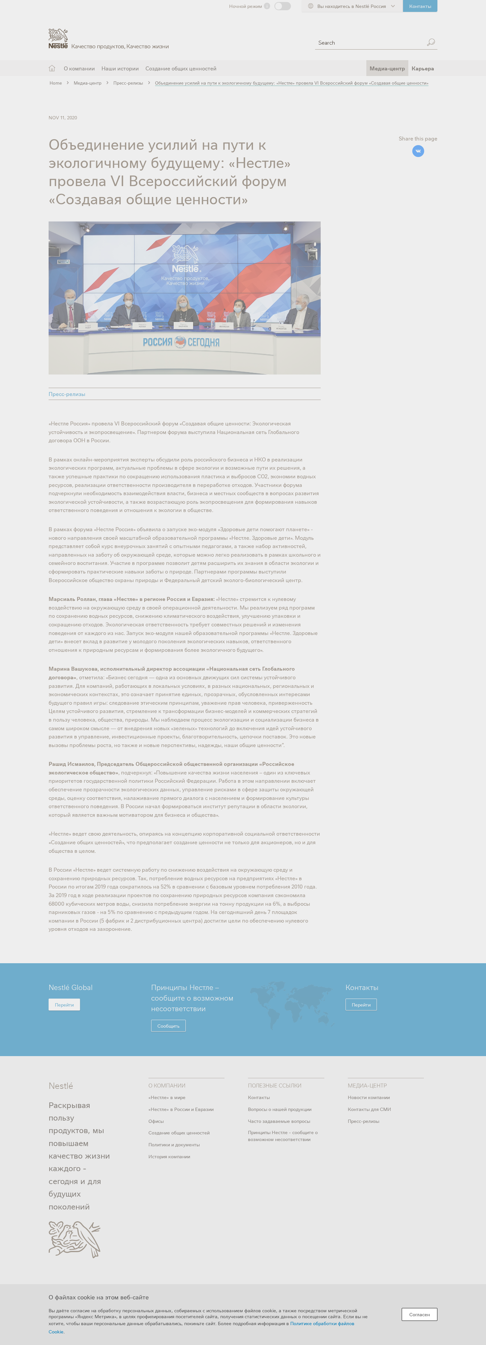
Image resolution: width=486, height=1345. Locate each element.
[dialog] (243, 1314)
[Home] (109, 34)
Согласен (419, 1314)
